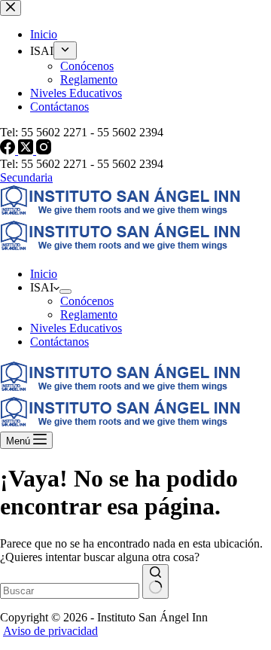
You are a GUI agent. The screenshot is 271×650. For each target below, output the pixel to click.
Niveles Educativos (76, 328)
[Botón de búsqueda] (155, 581)
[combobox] (69, 591)
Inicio (43, 273)
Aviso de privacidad (50, 630)
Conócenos (87, 300)
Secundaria (26, 177)
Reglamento (88, 314)
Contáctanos (59, 341)
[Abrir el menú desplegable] (65, 291)
